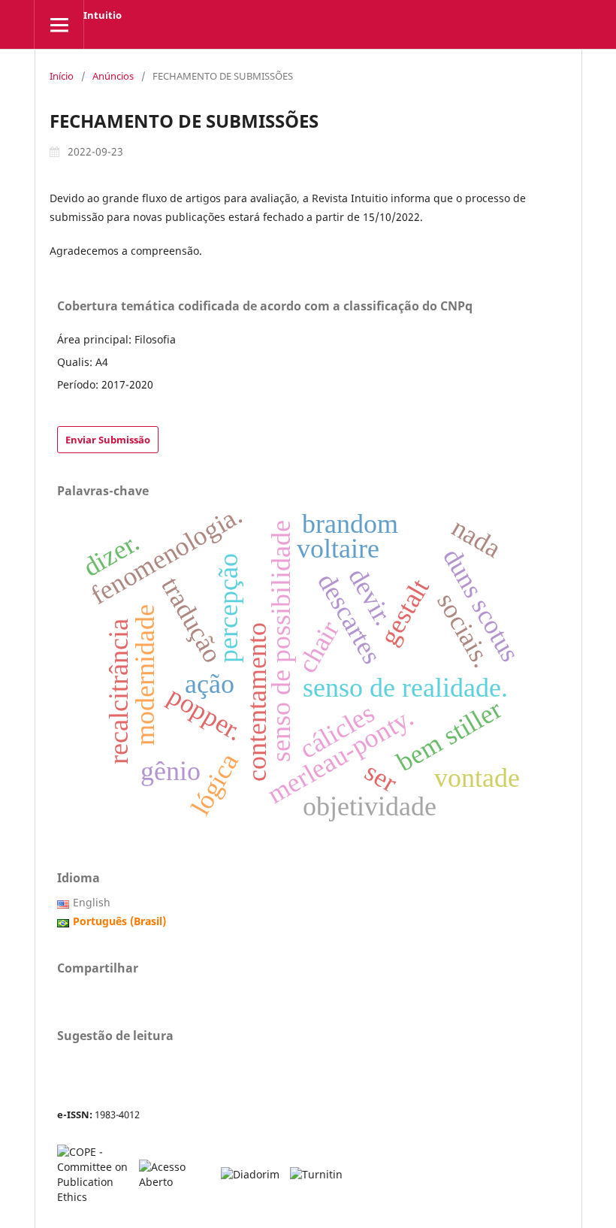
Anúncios (113, 76)
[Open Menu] (59, 24)
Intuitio (102, 15)
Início (62, 76)
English (91, 902)
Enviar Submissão (107, 439)
